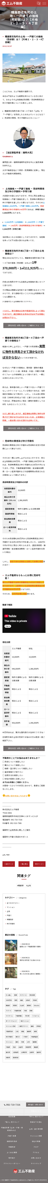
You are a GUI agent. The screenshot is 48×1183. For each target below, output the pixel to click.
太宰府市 (24, 1052)
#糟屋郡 (20, 885)
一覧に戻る (24, 864)
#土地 (28, 885)
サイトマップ (36, 1163)
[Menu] (44, 3)
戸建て (8, 855)
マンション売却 (10, 1026)
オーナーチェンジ (11, 1021)
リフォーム (35, 1016)
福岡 (32, 1026)
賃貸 (15, 995)
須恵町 (15, 1005)
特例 (16, 1000)
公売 (28, 1042)
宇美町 (35, 1000)
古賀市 (32, 1052)
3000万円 (9, 1000)
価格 (22, 1031)
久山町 (22, 1005)
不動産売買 (17, 1011)
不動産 (8, 1047)
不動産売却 (9, 1031)
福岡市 (29, 1031)
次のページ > (39, 864)
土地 (3, 855)
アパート (8, 1011)
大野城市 (15, 1052)
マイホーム (9, 1016)
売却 (14, 1047)
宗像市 (8, 1057)
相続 (21, 1000)
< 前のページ (8, 864)
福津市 (39, 1052)
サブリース (23, 995)
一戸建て (25, 1037)
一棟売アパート (23, 1026)
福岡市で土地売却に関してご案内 (16, 830)
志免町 (28, 1000)
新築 (31, 1011)
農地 (17, 1042)
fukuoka (36, 1005)
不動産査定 (34, 1037)
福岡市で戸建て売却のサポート (15, 836)
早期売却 (10, 919)
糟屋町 (8, 1005)
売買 (22, 1042)
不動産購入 (19, 1016)
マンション (11, 907)
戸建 (25, 1011)
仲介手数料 (11, 923)
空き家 (27, 1016)
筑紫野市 (28, 1047)
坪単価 (38, 1026)
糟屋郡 (36, 1047)
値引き (18, 1037)
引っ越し (8, 995)
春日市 (8, 1052)
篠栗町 (29, 1005)
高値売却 (15, 1057)
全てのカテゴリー (13, 903)
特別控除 (32, 995)
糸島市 (21, 1047)
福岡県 (35, 1042)
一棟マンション (24, 1021)
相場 (35, 1031)
